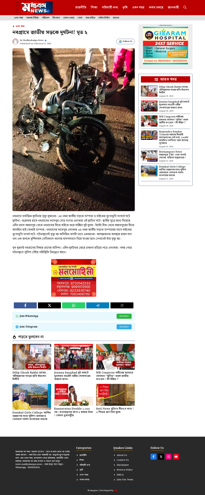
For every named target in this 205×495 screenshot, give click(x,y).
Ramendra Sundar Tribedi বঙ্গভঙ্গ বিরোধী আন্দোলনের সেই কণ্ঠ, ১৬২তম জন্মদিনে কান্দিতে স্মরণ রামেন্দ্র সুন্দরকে (173, 137)
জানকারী (173, 7)
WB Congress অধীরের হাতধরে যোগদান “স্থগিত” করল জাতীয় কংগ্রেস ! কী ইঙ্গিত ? (114, 375)
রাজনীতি (80, 7)
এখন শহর (138, 7)
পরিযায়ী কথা (110, 7)
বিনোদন (56, 18)
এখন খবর (18, 18)
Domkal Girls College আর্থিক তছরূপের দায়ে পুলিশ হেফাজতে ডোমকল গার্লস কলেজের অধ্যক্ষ (31, 415)
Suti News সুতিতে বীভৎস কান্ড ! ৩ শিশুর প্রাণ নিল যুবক (115, 410)
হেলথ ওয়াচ (68, 18)
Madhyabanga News (33, 40)
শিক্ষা (94, 7)
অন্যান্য (116, 18)
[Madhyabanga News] (34, 7)
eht (115, 490)
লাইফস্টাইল (104, 18)
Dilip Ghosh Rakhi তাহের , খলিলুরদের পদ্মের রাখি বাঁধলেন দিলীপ (29, 375)
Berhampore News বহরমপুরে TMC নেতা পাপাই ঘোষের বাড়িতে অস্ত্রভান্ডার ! (172, 155)
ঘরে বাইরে (90, 18)
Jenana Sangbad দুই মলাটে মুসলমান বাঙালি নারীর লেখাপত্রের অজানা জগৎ (72, 375)
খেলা (80, 18)
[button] (185, 7)
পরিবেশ (45, 18)
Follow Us (127, 41)
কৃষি (125, 7)
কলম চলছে (156, 7)
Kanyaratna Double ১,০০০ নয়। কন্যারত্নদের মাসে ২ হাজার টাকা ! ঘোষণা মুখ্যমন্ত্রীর (73, 412)
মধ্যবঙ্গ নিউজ (32, 18)
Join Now (124, 316)
